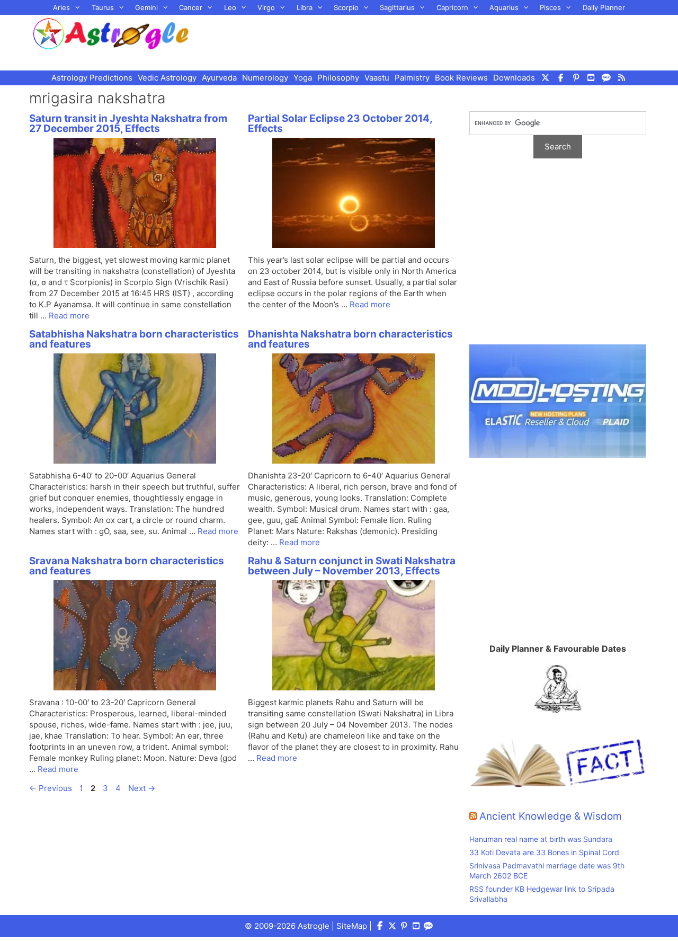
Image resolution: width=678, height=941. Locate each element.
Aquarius (504, 7)
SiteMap (351, 926)
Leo (230, 7)
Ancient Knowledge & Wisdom (550, 816)
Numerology (265, 78)
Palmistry (412, 78)
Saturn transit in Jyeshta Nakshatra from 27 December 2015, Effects (128, 123)
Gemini (146, 7)
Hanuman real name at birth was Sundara (540, 839)
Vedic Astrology (167, 78)
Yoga (302, 78)
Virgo (266, 7)
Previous (50, 788)
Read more (69, 315)
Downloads (514, 78)
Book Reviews (461, 78)
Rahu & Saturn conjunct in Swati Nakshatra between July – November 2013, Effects (352, 566)
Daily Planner (604, 7)
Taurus (103, 7)
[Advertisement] (432, 41)
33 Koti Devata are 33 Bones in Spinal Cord (544, 852)
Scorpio (346, 7)
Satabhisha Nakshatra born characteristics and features (134, 339)
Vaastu (376, 78)
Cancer (190, 7)
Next (141, 788)
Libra (305, 7)
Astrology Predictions (91, 78)
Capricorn (452, 7)
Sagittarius (397, 7)
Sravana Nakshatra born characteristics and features (126, 566)
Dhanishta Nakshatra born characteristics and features (350, 339)
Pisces (550, 7)
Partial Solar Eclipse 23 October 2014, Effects (340, 123)
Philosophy (338, 78)
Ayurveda (219, 78)
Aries (61, 7)
